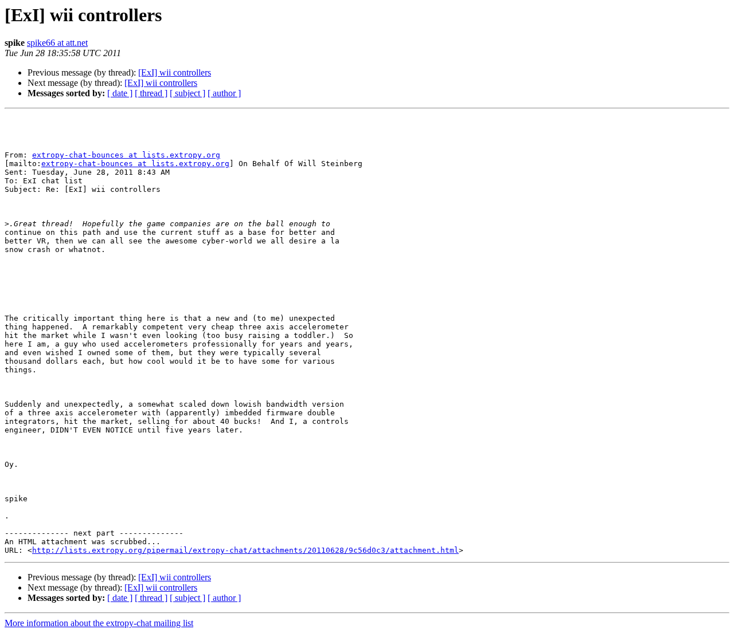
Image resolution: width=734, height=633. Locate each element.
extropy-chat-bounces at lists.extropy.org (126, 155)
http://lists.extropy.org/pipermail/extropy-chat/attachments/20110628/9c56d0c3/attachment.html (245, 550)
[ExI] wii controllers (174, 72)
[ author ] (224, 93)
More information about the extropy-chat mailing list (99, 623)
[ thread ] (151, 93)
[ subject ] (187, 93)
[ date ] (119, 93)
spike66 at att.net (57, 43)
